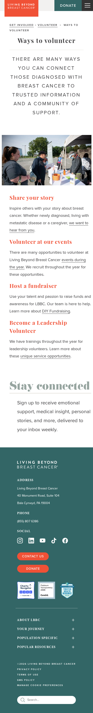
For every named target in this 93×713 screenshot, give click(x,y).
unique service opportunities (45, 356)
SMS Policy (26, 680)
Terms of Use (28, 674)
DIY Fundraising (56, 311)
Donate (68, 5)
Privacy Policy (29, 669)
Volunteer (48, 25)
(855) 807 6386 (27, 521)
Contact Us (33, 556)
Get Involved (21, 25)
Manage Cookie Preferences (40, 685)
